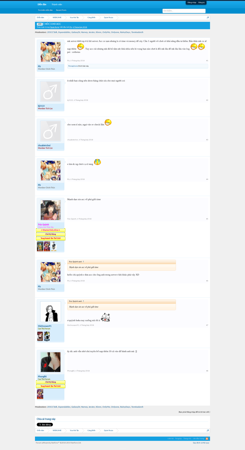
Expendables (64, 32)
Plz (71, 27)
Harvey (84, 32)
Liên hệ (170, 439)
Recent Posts (61, 10)
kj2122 (41, 106)
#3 (207, 140)
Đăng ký (201, 3)
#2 (207, 100)
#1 (207, 61)
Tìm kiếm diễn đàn (45, 10)
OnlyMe (106, 32)
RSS (207, 438)
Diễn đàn (42, 4)
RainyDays (125, 32)
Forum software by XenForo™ (58, 443)
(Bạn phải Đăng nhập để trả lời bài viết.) (194, 412)
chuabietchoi (44, 145)
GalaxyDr (75, 32)
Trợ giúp (178, 439)
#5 (207, 219)
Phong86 (42, 377)
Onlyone (115, 32)
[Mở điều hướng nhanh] (208, 17)
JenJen (92, 32)
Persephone (73, 66)
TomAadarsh (137, 32)
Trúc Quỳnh (71, 219)
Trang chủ (187, 439)
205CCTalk (52, 32)
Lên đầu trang (198, 439)
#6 (207, 281)
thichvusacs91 (44, 326)
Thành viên (57, 4)
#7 (207, 325)
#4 (207, 179)
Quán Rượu (54, 27)
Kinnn (98, 32)
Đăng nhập (192, 3)
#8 (207, 371)
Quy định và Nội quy (201, 443)
